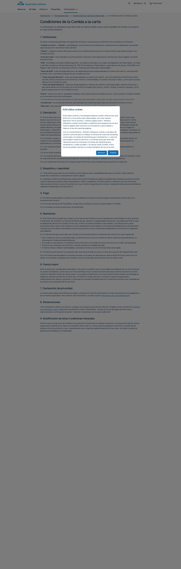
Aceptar (113, 153)
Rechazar (101, 153)
